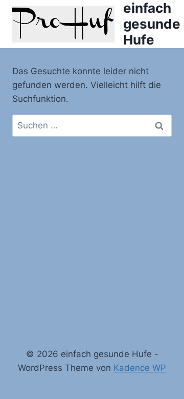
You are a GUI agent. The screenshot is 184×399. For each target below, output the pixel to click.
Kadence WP (139, 368)
